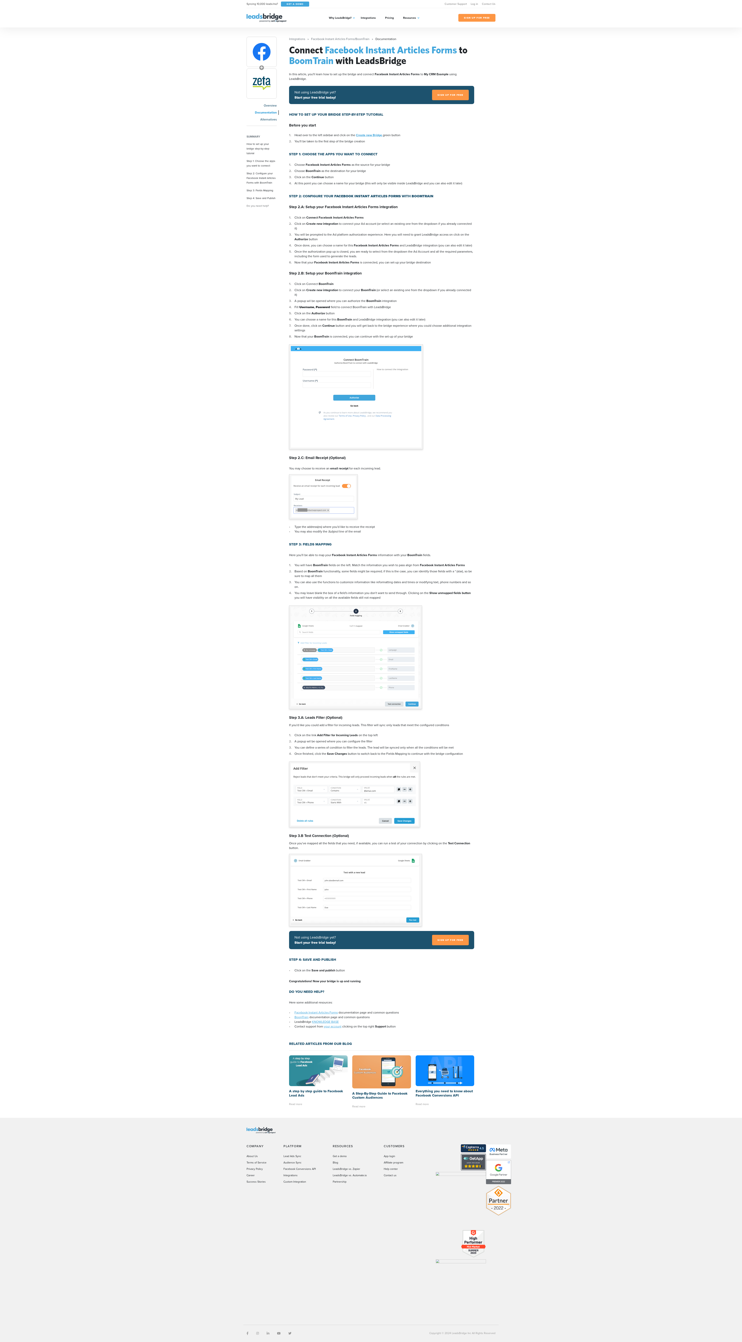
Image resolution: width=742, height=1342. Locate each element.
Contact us (390, 1175)
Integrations (368, 18)
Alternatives (268, 119)
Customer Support (456, 4)
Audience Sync (292, 1163)
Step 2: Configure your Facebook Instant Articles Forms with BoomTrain (261, 178)
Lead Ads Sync (292, 1156)
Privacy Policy (255, 1169)
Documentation (266, 112)
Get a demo (340, 1156)
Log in (474, 4)
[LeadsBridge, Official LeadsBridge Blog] (266, 17)
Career (251, 1175)
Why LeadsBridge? (340, 18)
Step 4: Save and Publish (261, 198)
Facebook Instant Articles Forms (316, 1012)
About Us (252, 1156)
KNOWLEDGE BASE (325, 1022)
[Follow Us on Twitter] (289, 1333)
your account (332, 1026)
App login (389, 1156)
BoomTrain (301, 1017)
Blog (335, 1163)
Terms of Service (256, 1163)
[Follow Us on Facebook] (247, 1333)
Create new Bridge (369, 135)
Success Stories (256, 1182)
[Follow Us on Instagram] (257, 1333)
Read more (295, 1104)
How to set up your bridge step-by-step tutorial (258, 148)
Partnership (339, 1182)
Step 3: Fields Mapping (260, 190)
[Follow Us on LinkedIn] (268, 1333)
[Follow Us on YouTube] (279, 1333)
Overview (270, 105)
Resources (409, 18)
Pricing (389, 18)
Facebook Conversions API (299, 1169)
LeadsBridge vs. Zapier (346, 1169)
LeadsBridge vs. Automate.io (350, 1175)
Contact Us (488, 4)
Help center (391, 1169)
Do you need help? (258, 206)
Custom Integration (294, 1182)
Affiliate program (393, 1163)
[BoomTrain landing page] (262, 83)
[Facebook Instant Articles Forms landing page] (262, 52)
